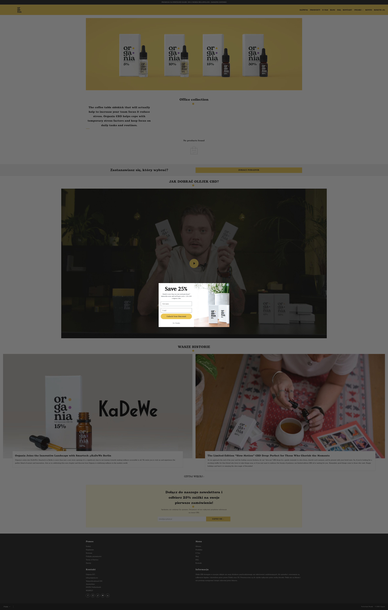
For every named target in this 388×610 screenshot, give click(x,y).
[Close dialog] (228, 285)
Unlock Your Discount (176, 316)
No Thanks (176, 323)
